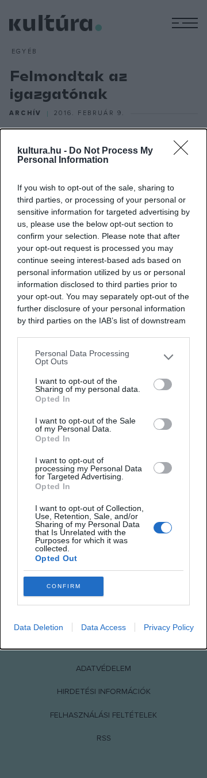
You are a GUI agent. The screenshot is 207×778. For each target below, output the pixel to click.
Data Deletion (38, 627)
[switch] (163, 384)
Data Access (103, 627)
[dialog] (103, 389)
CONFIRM (64, 586)
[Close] (184, 151)
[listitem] (103, 357)
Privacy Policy (169, 627)
